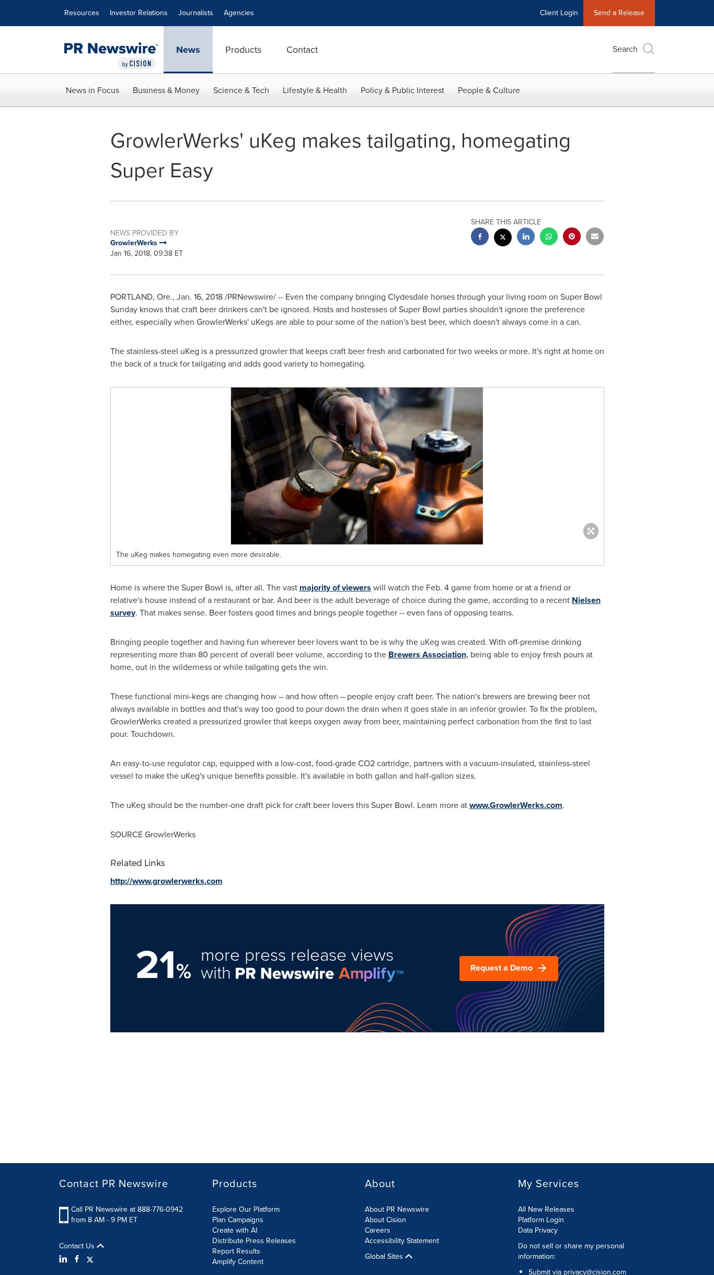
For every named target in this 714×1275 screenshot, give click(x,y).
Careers (377, 1230)
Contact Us (78, 1246)
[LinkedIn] (64, 1259)
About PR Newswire (397, 1209)
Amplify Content (237, 1261)
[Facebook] (77, 1259)
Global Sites (385, 1256)
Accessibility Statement (402, 1240)
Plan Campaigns (237, 1219)
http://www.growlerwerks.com (166, 881)
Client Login (559, 12)
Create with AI (234, 1230)
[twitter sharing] (503, 239)
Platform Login (541, 1219)
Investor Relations (139, 12)
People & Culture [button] (489, 90)
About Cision (385, 1219)
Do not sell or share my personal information (571, 1251)
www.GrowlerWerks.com (515, 805)
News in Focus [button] (92, 90)
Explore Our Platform (246, 1209)
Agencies (239, 12)
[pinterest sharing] (572, 237)
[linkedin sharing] (526, 237)
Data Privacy (538, 1230)
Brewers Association (427, 654)
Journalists (195, 12)
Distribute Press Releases (254, 1240)
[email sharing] (595, 237)
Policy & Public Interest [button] (402, 90)
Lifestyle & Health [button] (315, 90)
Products (243, 49)
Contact (302, 49)
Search (625, 49)
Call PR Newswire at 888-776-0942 (127, 1209)
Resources (81, 12)
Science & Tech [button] (241, 90)
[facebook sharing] (480, 237)
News (188, 49)
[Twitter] (90, 1259)
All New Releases (546, 1209)
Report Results (236, 1251)
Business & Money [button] (166, 90)
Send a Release (619, 12)
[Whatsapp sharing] (549, 237)
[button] (357, 466)
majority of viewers (335, 588)
